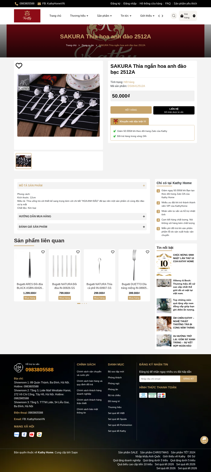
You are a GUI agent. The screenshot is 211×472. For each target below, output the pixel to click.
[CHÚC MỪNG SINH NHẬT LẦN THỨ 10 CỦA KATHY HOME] (164, 264)
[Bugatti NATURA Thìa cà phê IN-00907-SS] (99, 265)
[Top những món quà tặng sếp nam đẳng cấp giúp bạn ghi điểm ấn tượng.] (164, 305)
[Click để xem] (58, 105)
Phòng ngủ (113, 383)
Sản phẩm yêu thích (185, 3)
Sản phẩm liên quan (39, 241)
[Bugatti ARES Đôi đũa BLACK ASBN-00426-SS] (29, 265)
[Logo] (27, 15)
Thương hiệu (78, 15)
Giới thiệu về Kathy (174, 456)
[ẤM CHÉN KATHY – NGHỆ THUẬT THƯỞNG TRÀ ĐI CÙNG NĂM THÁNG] (164, 323)
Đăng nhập (129, 3)
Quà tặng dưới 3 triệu (155, 460)
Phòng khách (115, 377)
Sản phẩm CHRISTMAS (154, 452)
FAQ (168, 3)
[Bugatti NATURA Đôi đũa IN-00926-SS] (64, 265)
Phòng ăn (113, 389)
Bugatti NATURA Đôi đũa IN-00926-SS (64, 286)
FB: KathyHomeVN (33, 419)
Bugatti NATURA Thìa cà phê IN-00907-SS (99, 286)
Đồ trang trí (114, 401)
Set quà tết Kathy (117, 431)
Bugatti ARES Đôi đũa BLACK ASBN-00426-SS (30, 286)
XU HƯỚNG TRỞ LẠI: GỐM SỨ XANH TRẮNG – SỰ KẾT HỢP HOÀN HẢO (184, 341)
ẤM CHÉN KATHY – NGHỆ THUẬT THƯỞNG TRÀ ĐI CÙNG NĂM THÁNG (184, 323)
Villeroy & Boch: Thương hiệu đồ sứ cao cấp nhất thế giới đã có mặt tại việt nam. (184, 287)
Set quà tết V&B (116, 413)
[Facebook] (24, 434)
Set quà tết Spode (117, 419)
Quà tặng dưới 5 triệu (182, 460)
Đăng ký (115, 3)
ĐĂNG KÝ (188, 378)
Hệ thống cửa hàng (151, 3)
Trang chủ (55, 15)
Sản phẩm (103, 15)
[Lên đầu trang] (204, 452)
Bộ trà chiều (114, 395)
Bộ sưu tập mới (116, 371)
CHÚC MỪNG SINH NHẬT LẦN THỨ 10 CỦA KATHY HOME (183, 258)
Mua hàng (30, 297)
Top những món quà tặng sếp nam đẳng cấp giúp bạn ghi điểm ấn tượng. (184, 305)
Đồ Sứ (191, 456)
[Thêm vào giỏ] (27, 278)
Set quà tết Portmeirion (120, 425)
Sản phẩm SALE (128, 452)
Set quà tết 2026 (164, 464)
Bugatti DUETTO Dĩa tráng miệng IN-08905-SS (134, 286)
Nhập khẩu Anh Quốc (148, 456)
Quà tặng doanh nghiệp (127, 460)
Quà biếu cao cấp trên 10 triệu (134, 464)
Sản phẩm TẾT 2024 (183, 452)
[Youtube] (31, 434)
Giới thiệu (146, 15)
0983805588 (40, 369)
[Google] (39, 434)
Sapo (74, 452)
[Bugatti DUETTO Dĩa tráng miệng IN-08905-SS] (134, 265)
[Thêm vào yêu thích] (19, 65)
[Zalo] (16, 434)
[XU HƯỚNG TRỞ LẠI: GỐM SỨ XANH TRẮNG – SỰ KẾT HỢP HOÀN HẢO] (164, 340)
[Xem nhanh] (33, 278)
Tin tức (125, 15)
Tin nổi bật (165, 247)
